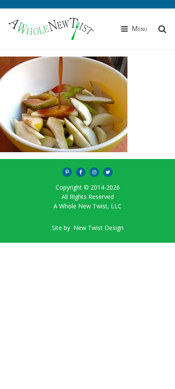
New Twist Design (98, 228)
